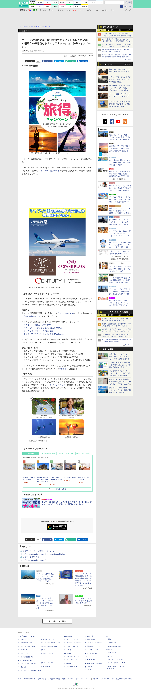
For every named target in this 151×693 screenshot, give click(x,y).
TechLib (89, 670)
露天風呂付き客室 (48, 453)
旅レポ (51, 10)
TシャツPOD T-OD (73, 646)
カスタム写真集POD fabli (116, 663)
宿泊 (112, 10)
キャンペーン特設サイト (49, 171)
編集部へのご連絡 (68, 679)
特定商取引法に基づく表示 (124, 679)
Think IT (23, 639)
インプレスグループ (107, 679)
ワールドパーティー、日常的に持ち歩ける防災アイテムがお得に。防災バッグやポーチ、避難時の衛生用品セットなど (120, 190)
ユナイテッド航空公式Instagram (37, 325)
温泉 (68, 10)
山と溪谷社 (67, 653)
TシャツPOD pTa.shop (115, 659)
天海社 (110, 639)
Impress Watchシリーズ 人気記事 (115, 312)
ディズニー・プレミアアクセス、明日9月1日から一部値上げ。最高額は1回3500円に (120, 291)
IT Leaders (24, 650)
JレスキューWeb (92, 650)
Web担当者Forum (26, 643)
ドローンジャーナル (27, 653)
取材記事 (43, 10)
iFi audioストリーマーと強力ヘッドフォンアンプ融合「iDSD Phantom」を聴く (119, 88)
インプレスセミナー (47, 650)
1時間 (102, 30)
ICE (107, 636)
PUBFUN (109, 650)
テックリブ (88, 667)
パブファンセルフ (113, 653)
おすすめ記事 (108, 349)
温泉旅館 (30, 453)
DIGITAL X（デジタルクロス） (50, 653)
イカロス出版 (89, 636)
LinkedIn (84, 61)
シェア (49, 61)
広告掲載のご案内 (54, 679)
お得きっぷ (60, 10)
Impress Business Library (49, 646)
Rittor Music (68, 636)
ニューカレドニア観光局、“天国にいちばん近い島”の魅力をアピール (83, 600)
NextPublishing (45, 666)
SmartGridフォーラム (47, 639)
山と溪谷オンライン (73, 656)
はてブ (61, 61)
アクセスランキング (110, 27)
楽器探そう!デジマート (74, 643)
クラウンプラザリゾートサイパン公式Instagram (44, 334)
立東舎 (69, 650)
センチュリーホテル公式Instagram (38, 331)
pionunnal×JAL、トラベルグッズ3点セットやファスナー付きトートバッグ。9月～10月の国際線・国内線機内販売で (120, 224)
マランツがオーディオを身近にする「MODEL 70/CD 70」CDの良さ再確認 (120, 79)
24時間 (110, 30)
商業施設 (104, 10)
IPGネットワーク (111, 656)
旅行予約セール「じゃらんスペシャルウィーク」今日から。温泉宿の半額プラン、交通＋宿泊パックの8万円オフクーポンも (120, 305)
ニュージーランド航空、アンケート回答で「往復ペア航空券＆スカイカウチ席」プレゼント (44, 603)
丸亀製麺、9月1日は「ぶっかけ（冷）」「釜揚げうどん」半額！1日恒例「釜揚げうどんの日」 (117, 331)
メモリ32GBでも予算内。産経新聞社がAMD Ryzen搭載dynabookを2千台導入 (119, 104)
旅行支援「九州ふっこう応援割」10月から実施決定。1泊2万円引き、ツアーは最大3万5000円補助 (117, 46)
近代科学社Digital (72, 666)
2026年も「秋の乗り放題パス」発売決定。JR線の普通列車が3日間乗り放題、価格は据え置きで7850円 (116, 57)
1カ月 (128, 30)
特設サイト (63, 369)
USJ (97, 10)
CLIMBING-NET (72, 660)
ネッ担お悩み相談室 (27, 657)
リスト (38, 61)
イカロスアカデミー (93, 653)
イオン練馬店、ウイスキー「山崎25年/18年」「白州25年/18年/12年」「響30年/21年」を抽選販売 (116, 336)
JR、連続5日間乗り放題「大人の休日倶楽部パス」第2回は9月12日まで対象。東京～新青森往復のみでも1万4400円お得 (119, 282)
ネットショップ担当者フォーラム (51, 643)
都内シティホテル (66, 453)
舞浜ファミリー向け (83, 453)
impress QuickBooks (114, 646)
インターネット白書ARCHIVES (31, 670)
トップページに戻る (57, 621)
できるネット (25, 667)
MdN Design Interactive (94, 663)
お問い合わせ (42, 679)
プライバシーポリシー (83, 679)
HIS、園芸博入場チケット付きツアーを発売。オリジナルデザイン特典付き (120, 162)
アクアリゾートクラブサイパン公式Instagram (43, 328)
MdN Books (91, 660)
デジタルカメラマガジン (28, 663)
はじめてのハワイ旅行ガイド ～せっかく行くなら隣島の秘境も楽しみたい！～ (120, 390)
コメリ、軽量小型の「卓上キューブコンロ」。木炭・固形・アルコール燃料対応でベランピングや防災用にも (116, 41)
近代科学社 (67, 663)
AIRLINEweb (91, 639)
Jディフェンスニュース (94, 643)
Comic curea (112, 643)
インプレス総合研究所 (28, 646)
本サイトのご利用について (26, 679)
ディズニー (88, 10)
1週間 (119, 30)
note (72, 61)
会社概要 (95, 679)
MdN (86, 657)
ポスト (32, 61)
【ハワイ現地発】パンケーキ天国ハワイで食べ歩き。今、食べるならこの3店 (120, 268)
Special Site (107, 64)
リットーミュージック (74, 639)
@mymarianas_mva (65, 313)
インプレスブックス (47, 663)
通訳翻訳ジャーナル (93, 646)
